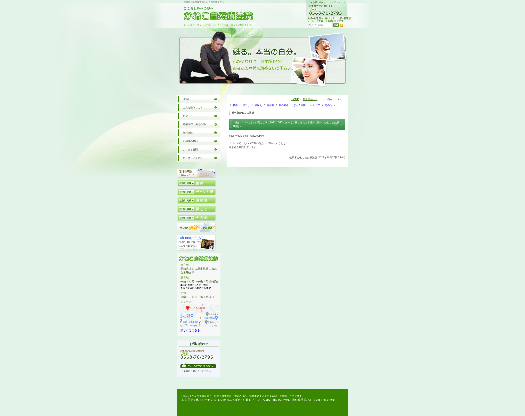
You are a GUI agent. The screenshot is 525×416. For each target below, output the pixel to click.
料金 (185, 115)
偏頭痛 (270, 105)
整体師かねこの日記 (314, 99)
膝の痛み (284, 105)
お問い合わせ (319, 2)
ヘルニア (315, 105)
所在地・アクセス (193, 157)
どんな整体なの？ (193, 107)
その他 (328, 105)
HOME (295, 99)
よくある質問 (190, 149)
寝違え (258, 105)
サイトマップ (338, 2)
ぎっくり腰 (299, 105)
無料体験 (188, 132)
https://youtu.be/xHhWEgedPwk (246, 135)
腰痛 (235, 105)
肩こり (246, 105)
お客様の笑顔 (190, 141)
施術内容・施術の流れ (195, 124)
